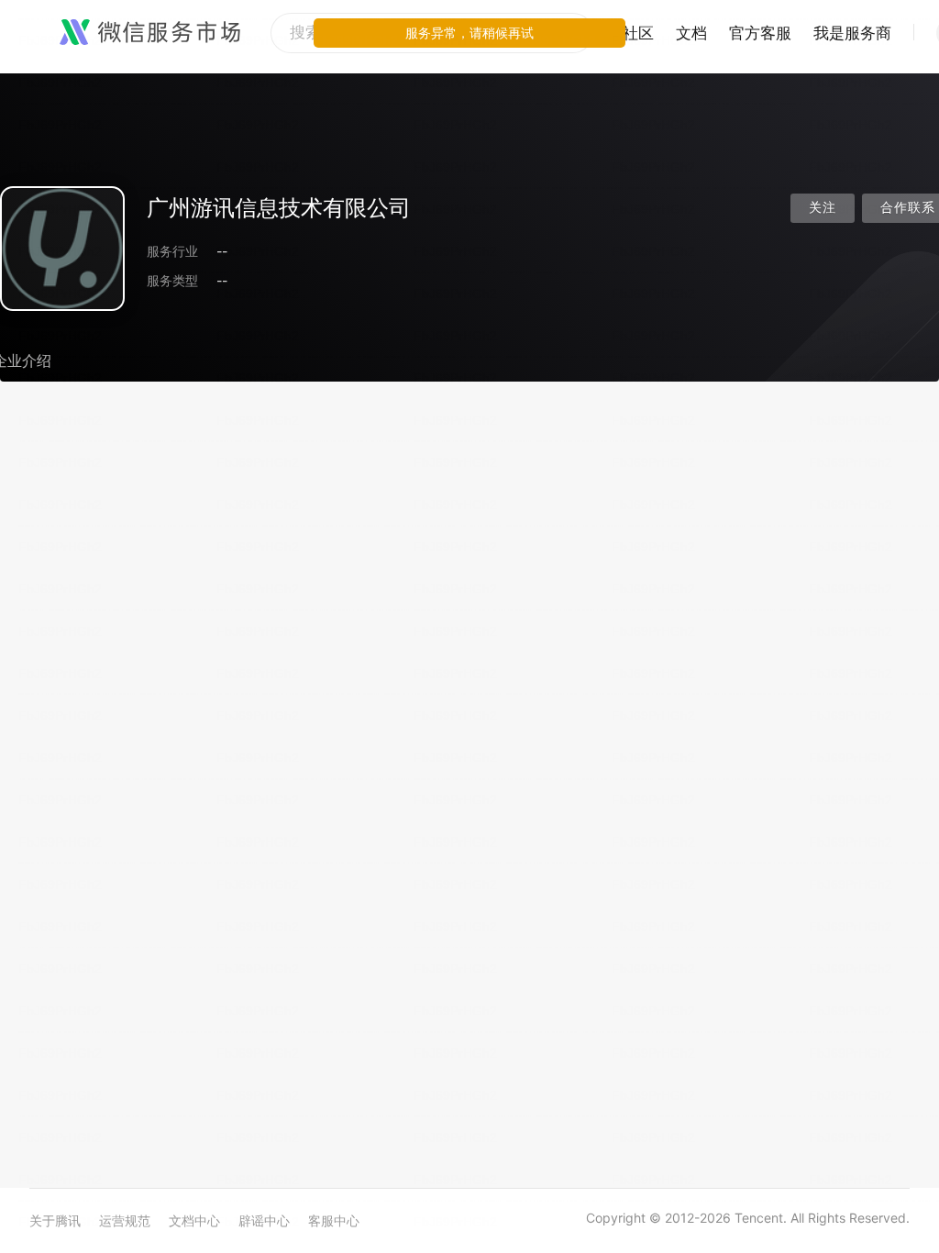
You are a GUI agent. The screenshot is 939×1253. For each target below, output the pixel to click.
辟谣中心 (264, 1220)
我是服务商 (852, 33)
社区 (638, 33)
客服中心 (333, 1220)
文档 (691, 33)
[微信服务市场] (150, 33)
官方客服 (760, 33)
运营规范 (124, 1220)
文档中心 (194, 1220)
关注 (822, 208)
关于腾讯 (55, 1220)
